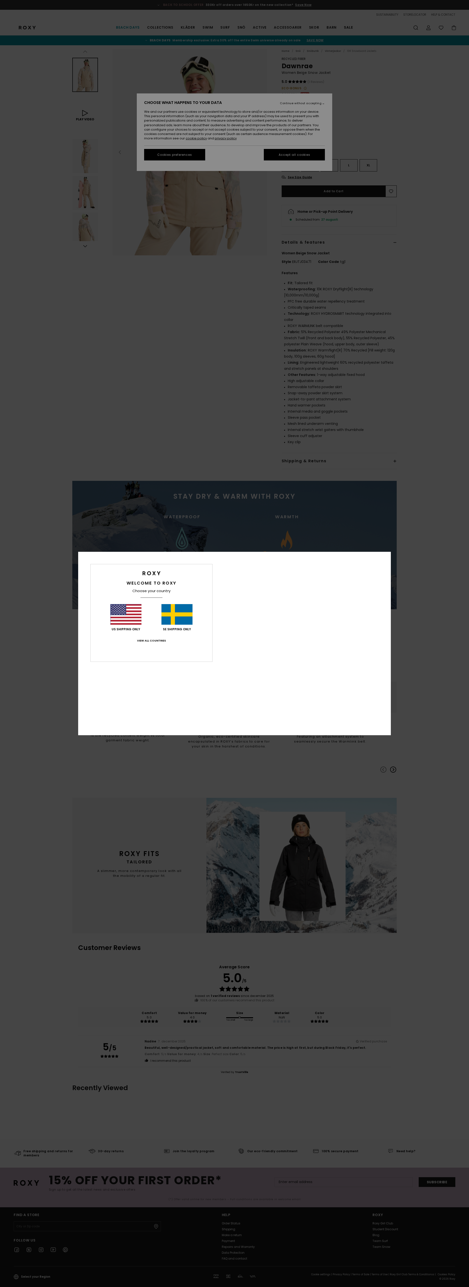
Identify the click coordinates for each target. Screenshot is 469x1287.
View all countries (151, 641)
